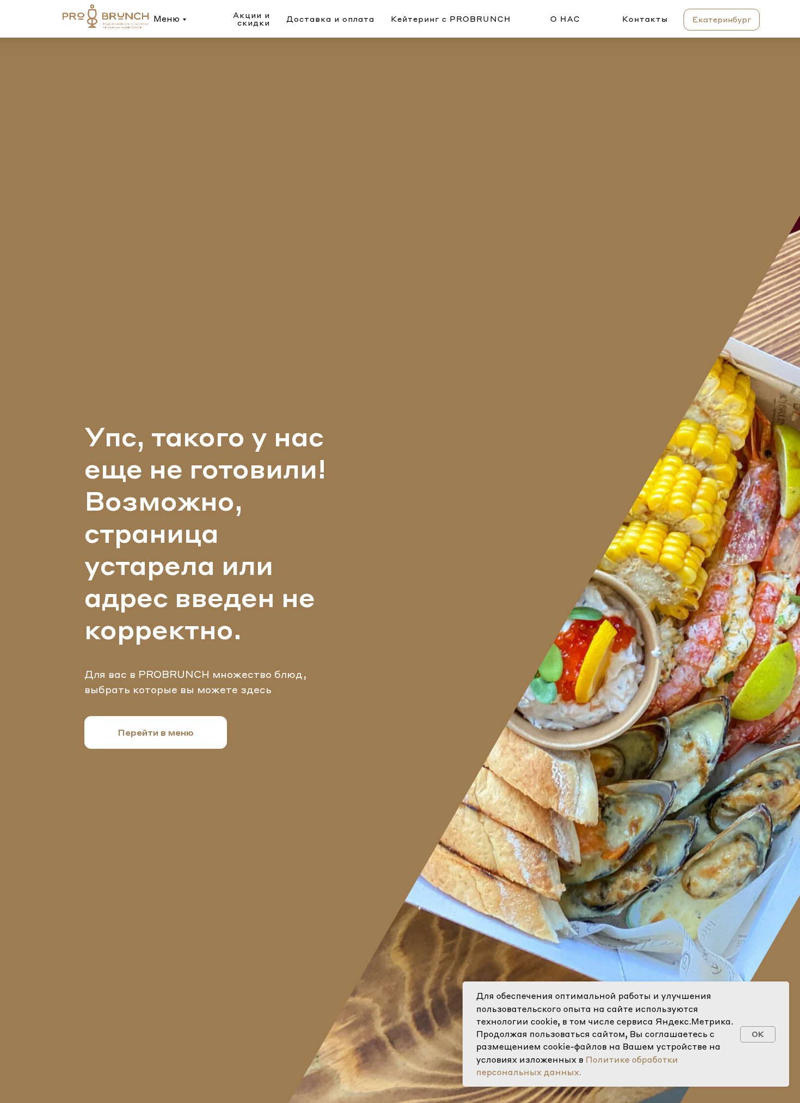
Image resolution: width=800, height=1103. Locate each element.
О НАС (565, 18)
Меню (166, 18)
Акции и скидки (251, 18)
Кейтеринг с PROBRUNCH (451, 18)
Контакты (645, 18)
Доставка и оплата (330, 18)
